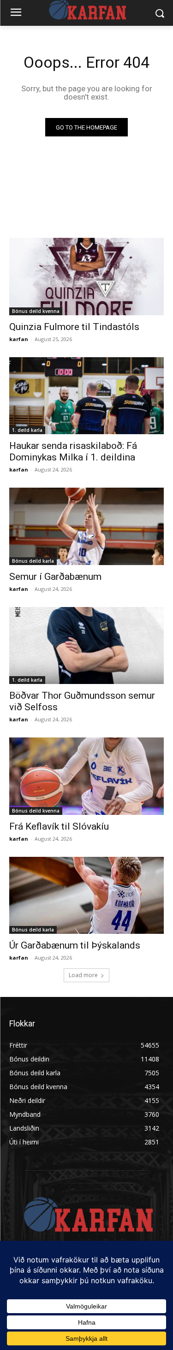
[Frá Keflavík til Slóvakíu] (86, 776)
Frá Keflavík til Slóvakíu (59, 826)
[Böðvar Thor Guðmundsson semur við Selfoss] (86, 645)
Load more (83, 975)
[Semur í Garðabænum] (86, 526)
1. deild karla (27, 430)
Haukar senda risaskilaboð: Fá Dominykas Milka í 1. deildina (73, 451)
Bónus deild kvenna (36, 311)
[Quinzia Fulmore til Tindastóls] (86, 276)
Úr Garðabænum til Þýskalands (74, 945)
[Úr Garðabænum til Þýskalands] (86, 895)
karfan (18, 339)
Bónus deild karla (33, 561)
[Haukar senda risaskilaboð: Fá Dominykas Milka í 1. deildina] (86, 396)
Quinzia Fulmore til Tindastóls (74, 326)
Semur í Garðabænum (55, 576)
